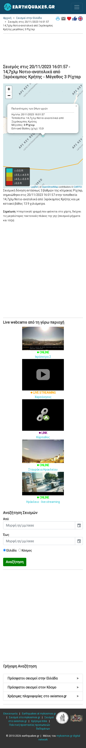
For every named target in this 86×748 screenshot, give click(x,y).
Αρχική (7, 18)
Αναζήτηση (15, 562)
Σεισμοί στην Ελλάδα (29, 18)
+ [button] (9, 89)
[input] (39, 525)
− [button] (9, 95)
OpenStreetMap (50, 186)
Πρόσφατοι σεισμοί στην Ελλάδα (43, 678)
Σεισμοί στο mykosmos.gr (24, 717)
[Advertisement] (43, 48)
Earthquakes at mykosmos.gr (39, 713)
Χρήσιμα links (39, 721)
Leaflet (34, 186)
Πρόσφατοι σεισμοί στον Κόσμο (43, 687)
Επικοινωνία (10, 713)
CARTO (78, 186)
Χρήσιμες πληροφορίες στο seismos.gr (43, 696)
